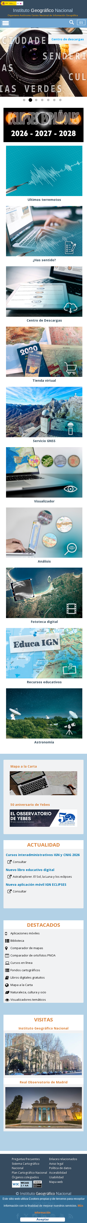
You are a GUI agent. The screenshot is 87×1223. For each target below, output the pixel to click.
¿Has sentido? (44, 260)
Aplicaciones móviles (25, 933)
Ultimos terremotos (44, 199)
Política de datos (60, 1168)
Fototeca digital (44, 621)
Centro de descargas (68, 39)
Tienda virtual (44, 380)
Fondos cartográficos (31, 970)
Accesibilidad (58, 1173)
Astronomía (44, 742)
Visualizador (44, 501)
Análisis (44, 561)
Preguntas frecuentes (26, 1159)
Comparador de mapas (32, 948)
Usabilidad (56, 1177)
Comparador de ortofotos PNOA (38, 956)
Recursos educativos (44, 682)
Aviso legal (56, 1164)
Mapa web (56, 1182)
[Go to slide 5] (49, 101)
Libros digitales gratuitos (27, 977)
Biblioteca (23, 941)
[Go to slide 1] (25, 101)
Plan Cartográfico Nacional (29, 1173)
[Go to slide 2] (31, 101)
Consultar (26, 862)
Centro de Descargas (44, 320)
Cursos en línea (27, 963)
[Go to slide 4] (43, 101)
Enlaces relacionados (63, 1159)
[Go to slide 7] (61, 101)
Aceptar (42, 1219)
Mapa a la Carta (27, 985)
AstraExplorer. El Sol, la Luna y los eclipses (47, 877)
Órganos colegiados (25, 1177)
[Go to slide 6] (55, 101)
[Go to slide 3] (37, 101)
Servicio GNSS (44, 441)
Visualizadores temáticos (28, 999)
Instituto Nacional (43, 12)
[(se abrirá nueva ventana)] (43, 62)
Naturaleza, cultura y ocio (34, 992)
